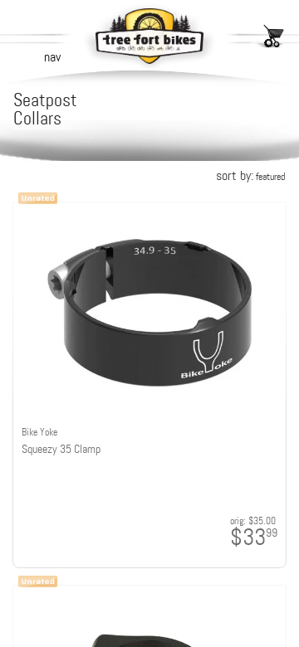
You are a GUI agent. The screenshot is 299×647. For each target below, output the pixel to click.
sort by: (250, 175)
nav (52, 57)
